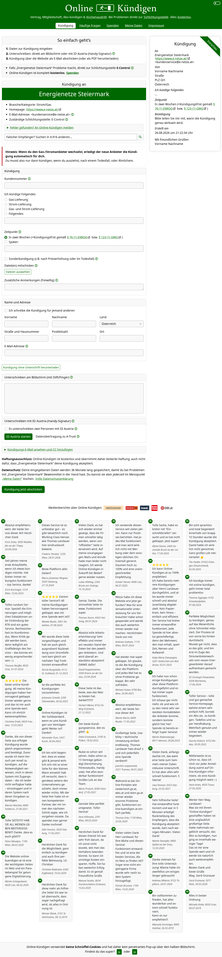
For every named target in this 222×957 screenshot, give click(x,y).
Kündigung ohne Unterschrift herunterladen (31, 367)
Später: (14, 242)
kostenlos (184, 17)
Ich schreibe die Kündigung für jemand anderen (42, 310)
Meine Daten (133, 25)
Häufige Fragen (90, 25)
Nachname (59, 317)
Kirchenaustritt (96, 17)
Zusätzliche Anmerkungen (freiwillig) (29, 280)
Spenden (113, 25)
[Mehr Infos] (113, 53)
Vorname (10, 317)
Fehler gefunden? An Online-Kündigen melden (42, 128)
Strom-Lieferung (20, 204)
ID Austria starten (18, 436)
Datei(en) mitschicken (19, 265)
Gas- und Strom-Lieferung (26, 209)
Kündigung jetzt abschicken (23, 489)
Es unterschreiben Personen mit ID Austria (41, 429)
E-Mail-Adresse (14, 346)
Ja (119, 952)
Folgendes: (16, 214)
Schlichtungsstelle (156, 17)
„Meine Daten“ (12, 479)
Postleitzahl (60, 332)
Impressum (156, 25)
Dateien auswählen (18, 272)
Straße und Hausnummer (21, 332)
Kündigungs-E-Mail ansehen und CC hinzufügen (40, 449)
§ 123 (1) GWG (108, 237)
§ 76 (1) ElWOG (77, 237)
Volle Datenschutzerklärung (54, 479)
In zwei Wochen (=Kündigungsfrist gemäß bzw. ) (66, 237)
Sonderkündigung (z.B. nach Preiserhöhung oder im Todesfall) (51, 259)
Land (103, 317)
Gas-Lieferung (18, 200)
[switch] (217, 3)
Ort (102, 332)
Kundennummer (15, 179)
